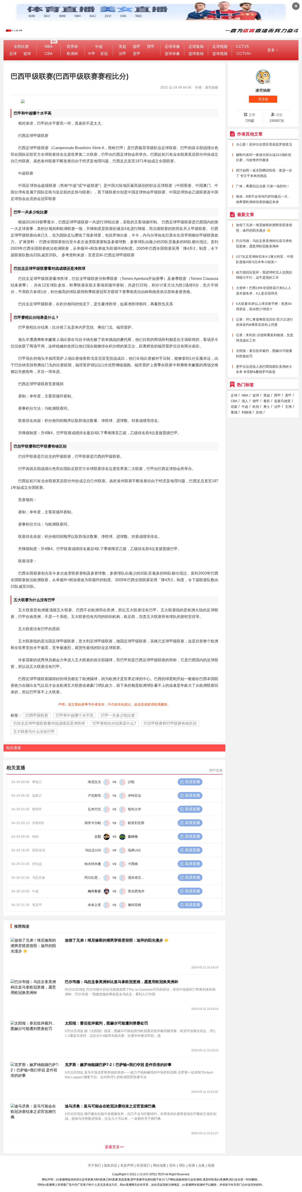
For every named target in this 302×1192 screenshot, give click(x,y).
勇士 (266, 406)
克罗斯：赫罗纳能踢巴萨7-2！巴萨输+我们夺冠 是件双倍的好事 (118, 1065)
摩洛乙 (37, 782)
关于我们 (94, 1165)
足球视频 (219, 47)
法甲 (122, 54)
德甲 (136, 47)
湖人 (245, 401)
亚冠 (104, 54)
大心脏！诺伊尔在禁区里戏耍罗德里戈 (264, 144)
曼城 (234, 412)
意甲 (136, 54)
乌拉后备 (38, 877)
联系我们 (143, 1165)
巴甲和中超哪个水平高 (74, 715)
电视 (211, 1165)
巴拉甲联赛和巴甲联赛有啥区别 (170, 723)
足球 (13, 54)
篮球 (27, 54)
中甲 (91, 54)
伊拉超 (37, 864)
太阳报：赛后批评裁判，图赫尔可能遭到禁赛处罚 (106, 1023)
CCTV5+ (243, 54)
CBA (49, 54)
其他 (259, 412)
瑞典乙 (37, 795)
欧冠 (255, 406)
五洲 (288, 406)
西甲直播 (215, 770)
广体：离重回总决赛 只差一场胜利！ (263, 186)
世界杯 (72, 47)
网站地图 (159, 1165)
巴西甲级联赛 (36, 715)
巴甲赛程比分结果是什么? (114, 723)
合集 (201, 1165)
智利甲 (37, 809)
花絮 (234, 406)
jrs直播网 (142, 1174)
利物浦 (247, 412)
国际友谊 (38, 850)
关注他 (263, 99)
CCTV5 (242, 47)
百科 (172, 1165)
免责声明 (127, 1165)
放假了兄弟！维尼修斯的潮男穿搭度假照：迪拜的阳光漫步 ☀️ (117, 940)
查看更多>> (114, 1147)
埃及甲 (37, 905)
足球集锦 (196, 47)
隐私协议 (110, 1165)
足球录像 (172, 47)
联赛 (192, 1165)
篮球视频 (219, 54)
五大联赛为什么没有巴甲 (34, 732)
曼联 (266, 401)
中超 (99, 47)
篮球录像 (172, 54)
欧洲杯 (72, 54)
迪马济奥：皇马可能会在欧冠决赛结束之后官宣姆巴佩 (110, 1106)
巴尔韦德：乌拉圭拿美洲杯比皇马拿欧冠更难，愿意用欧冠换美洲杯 (121, 982)
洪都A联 (38, 823)
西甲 (151, 47)
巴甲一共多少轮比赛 (118, 715)
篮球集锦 (196, 54)
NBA (49, 47)
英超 (122, 47)
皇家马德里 (282, 401)
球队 (182, 1165)
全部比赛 (21, 47)
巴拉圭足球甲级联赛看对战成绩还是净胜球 (49, 723)
